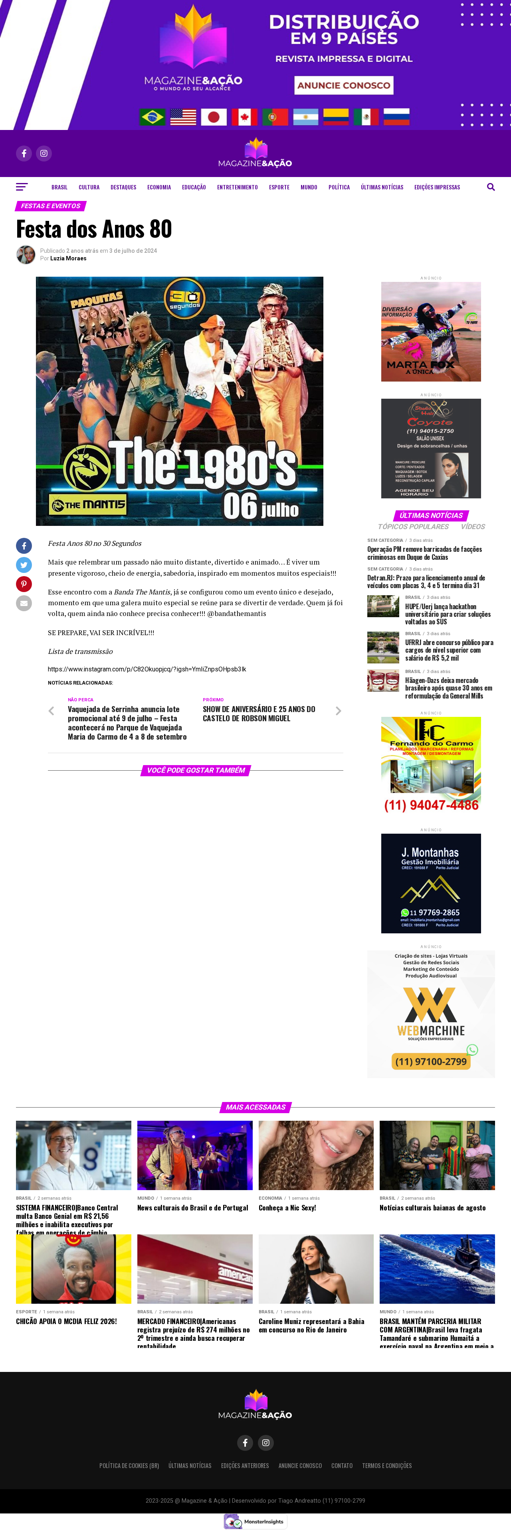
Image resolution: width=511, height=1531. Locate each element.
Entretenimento (237, 187)
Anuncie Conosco (300, 1465)
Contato (342, 1465)
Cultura (89, 187)
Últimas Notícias (382, 187)
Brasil (59, 187)
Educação (194, 187)
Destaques (123, 187)
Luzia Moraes (68, 258)
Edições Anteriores (245, 1465)
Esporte (279, 187)
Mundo (309, 187)
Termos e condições (387, 1465)
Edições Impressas (437, 187)
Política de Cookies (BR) (129, 1465)
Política (339, 187)
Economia (159, 187)
